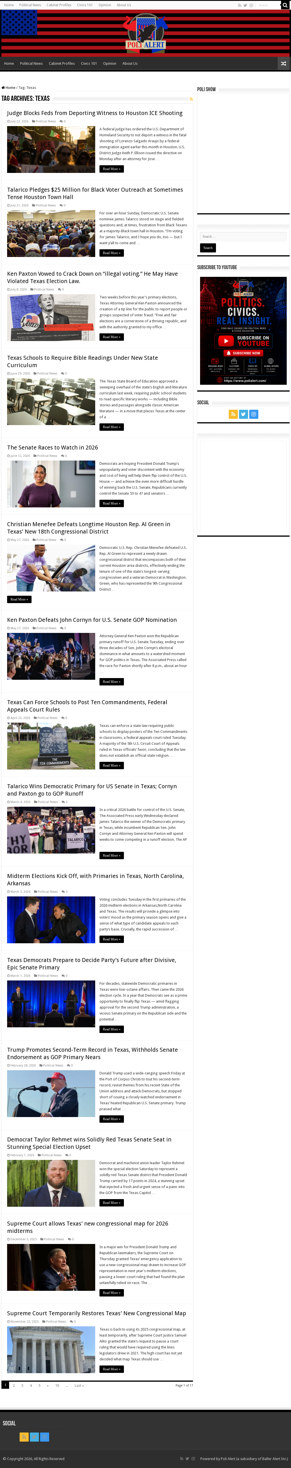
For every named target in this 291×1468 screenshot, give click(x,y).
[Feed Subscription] (191, 99)
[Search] (285, 5)
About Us (124, 5)
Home (9, 5)
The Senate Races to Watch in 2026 (52, 447)
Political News (30, 5)
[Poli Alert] (145, 33)
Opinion (105, 5)
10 (57, 1385)
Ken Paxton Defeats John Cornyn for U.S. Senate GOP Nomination (92, 619)
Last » (79, 1385)
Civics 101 (85, 5)
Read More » (111, 169)
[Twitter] (245, 5)
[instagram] (251, 5)
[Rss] (240, 5)
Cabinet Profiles (59, 5)
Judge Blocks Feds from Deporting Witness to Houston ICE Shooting (94, 113)
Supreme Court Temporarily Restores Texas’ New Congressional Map (96, 1313)
